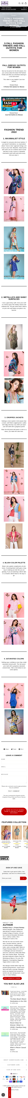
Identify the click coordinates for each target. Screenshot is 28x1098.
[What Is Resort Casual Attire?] (5, 1034)
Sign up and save (14, 1069)
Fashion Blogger (14, 1011)
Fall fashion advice (14, 1008)
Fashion (22, 1008)
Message (4, 774)
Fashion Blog (13, 1009)
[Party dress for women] (14, 403)
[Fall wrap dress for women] (14, 279)
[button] (6, 843)
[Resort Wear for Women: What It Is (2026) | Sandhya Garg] (5, 1008)
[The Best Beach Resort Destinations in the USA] (5, 993)
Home (4, 13)
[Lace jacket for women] (14, 521)
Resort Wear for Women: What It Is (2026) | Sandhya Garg (18, 1025)
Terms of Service (21, 797)
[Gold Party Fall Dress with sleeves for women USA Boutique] (14, 349)
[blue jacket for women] (14, 494)
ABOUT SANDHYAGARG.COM (14, 1060)
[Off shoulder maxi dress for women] (14, 644)
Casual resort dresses (15, 991)
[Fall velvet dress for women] (14, 193)
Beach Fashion (13, 1006)
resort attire (24, 991)
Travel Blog (17, 1017)
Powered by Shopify (14, 1089)
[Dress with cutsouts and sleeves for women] (14, 734)
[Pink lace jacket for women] (14, 617)
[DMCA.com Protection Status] (14, 858)
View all (14, 987)
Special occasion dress (15, 1016)
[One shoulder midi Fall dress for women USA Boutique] (14, 251)
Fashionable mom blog (15, 1012)
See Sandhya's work (12, 978)
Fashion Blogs (22, 1011)
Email (3, 766)
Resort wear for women (15, 994)
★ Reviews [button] (9, 1092)
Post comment (14, 791)
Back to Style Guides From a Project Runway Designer (14, 811)
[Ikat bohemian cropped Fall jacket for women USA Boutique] (14, 467)
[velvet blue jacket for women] (14, 376)
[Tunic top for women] (14, 695)
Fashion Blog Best (21, 1009)
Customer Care (13, 1064)
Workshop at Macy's (9, 958)
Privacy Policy (11, 797)
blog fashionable (22, 1006)
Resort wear (21, 992)
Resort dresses (14, 992)
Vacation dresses (14, 1042)
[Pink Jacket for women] (14, 548)
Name (3, 759)
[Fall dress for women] (14, 221)
